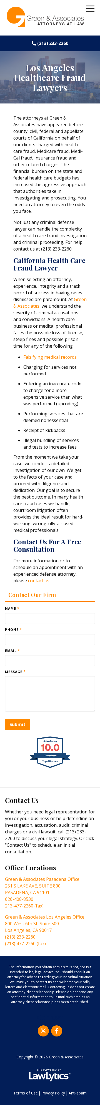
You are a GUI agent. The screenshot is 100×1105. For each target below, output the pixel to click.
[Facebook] (56, 1030)
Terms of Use (25, 1093)
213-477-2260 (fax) (24, 906)
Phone (13, 629)
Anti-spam (78, 1093)
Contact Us (22, 800)
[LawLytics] (50, 1075)
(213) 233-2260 (52, 43)
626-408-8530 (19, 899)
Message (15, 671)
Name (12, 608)
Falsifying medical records (50, 357)
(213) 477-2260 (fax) (25, 943)
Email (12, 650)
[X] (43, 1030)
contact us (38, 581)
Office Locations (30, 867)
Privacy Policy (53, 1093)
